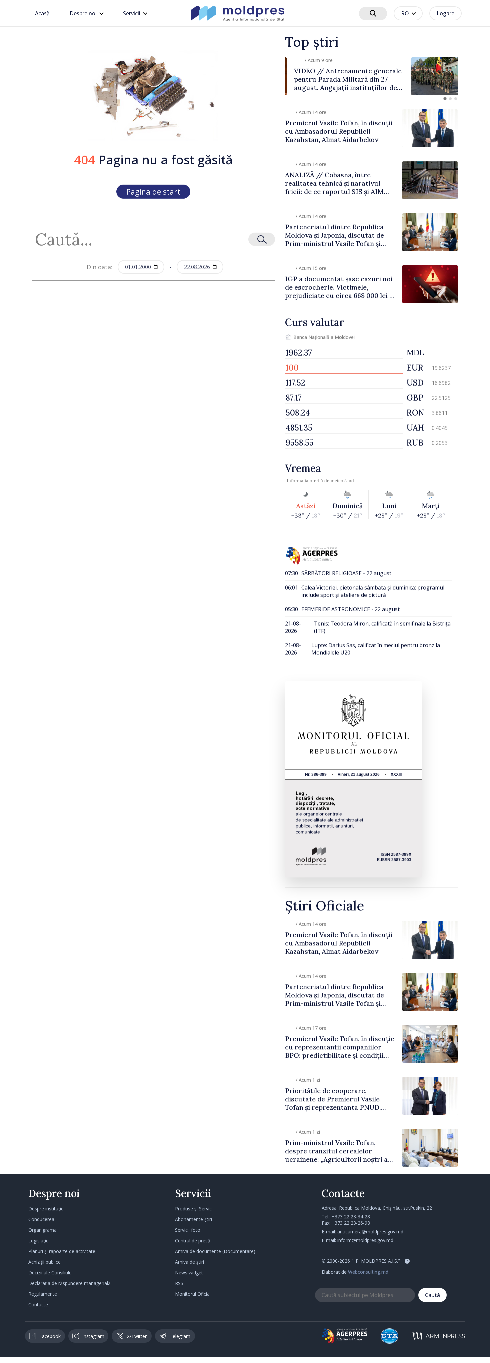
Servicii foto (187, 1230)
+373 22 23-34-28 (351, 1216)
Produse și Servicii (194, 1208)
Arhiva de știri (189, 1262)
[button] (445, 98)
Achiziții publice (44, 1262)
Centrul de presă (192, 1240)
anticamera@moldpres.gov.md (370, 1231)
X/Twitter (137, 1336)
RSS (179, 1283)
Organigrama (42, 1230)
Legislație (38, 1240)
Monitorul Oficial (193, 1294)
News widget (189, 1272)
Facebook (50, 1336)
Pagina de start (153, 191)
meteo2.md (342, 480)
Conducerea (41, 1219)
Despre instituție (46, 1208)
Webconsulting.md (368, 1272)
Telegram (180, 1336)
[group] (371, 76)
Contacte (38, 1304)
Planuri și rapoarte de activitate (61, 1251)
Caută (432, 1295)
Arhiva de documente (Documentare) (215, 1251)
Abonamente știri (193, 1219)
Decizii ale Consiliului (50, 1272)
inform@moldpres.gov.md (365, 1240)
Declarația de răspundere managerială (69, 1283)
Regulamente (42, 1294)
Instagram (93, 1336)
